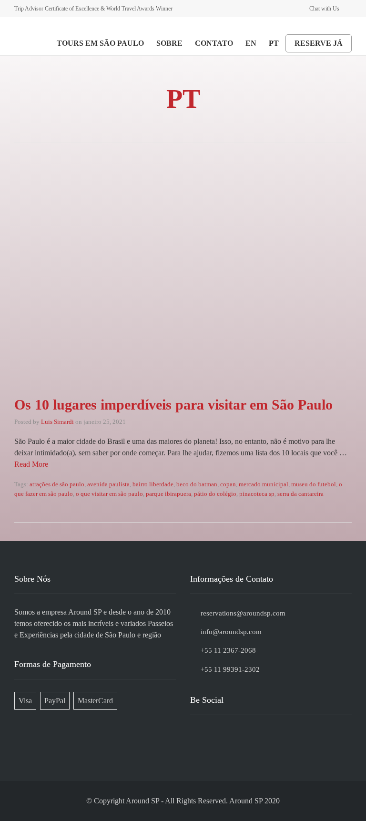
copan (228, 484)
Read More (31, 464)
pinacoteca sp (256, 493)
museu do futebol (313, 484)
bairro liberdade (152, 484)
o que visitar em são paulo (109, 493)
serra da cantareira (300, 493)
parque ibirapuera (168, 493)
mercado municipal (263, 484)
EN (250, 43)
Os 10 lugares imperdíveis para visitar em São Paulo (173, 404)
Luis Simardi (57, 421)
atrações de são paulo (57, 484)
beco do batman (196, 484)
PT (274, 43)
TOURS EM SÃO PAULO (100, 43)
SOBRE (169, 43)
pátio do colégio (215, 493)
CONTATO (214, 43)
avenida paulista (108, 484)
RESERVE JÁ (319, 43)
